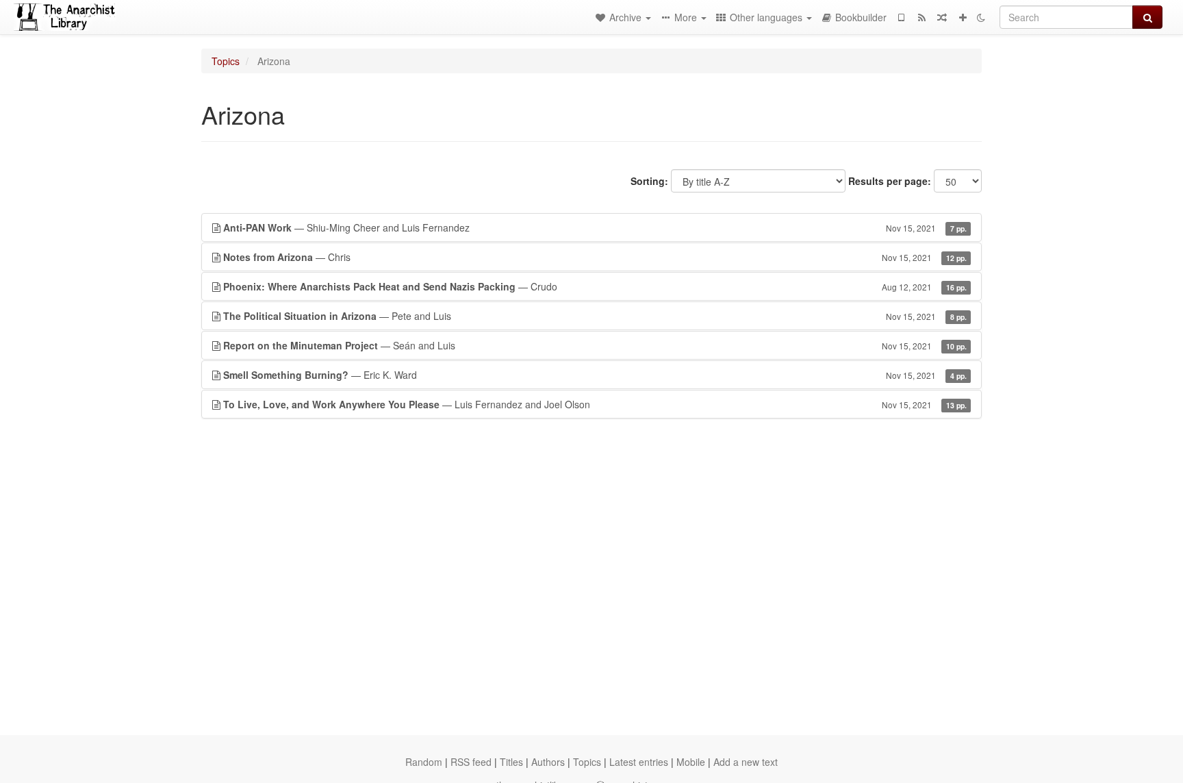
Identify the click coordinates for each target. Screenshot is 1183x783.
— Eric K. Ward (595, 375)
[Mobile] (901, 17)
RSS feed (471, 762)
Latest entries (638, 762)
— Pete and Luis (595, 316)
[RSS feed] (921, 17)
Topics (226, 61)
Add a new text (745, 762)
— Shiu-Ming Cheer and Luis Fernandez (595, 227)
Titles (511, 762)
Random (423, 762)
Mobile (690, 762)
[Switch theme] (981, 17)
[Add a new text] (962, 17)
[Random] (942, 17)
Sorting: (649, 181)
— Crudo (595, 286)
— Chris (595, 257)
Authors (548, 762)
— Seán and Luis (595, 345)
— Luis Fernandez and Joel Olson (595, 404)
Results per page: (889, 181)
